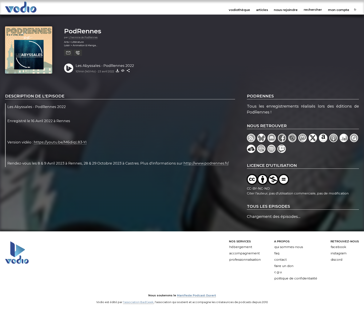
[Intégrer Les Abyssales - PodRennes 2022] (123, 70)
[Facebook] (283, 140)
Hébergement (240, 247)
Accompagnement (244, 253)
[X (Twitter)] (314, 140)
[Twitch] (281, 151)
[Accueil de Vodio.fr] (20, 13)
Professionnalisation (245, 260)
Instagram (339, 253)
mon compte (338, 10)
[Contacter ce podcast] (68, 53)
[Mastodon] (303, 140)
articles (262, 10)
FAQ (276, 253)
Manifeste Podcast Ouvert (196, 295)
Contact (280, 260)
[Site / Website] (262, 151)
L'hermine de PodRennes (83, 37)
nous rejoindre (286, 10)
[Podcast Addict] (354, 140)
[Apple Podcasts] (334, 140)
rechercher (313, 10)
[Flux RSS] (252, 140)
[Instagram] (293, 140)
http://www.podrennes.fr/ (205, 163)
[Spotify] (272, 151)
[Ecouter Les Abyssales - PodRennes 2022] (68, 68)
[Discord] (273, 140)
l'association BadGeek (138, 302)
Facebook (338, 247)
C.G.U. (278, 272)
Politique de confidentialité (295, 279)
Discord (336, 260)
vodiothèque (239, 10)
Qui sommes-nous (288, 247)
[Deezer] (345, 140)
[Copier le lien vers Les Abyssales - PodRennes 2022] (128, 70)
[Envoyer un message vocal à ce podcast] (78, 53)
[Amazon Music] (324, 140)
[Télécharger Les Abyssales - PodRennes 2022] (117, 70)
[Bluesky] (262, 140)
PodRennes (82, 31)
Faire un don (283, 266)
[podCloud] (252, 151)
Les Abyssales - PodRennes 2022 (105, 65)
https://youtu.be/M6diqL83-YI (60, 142)
